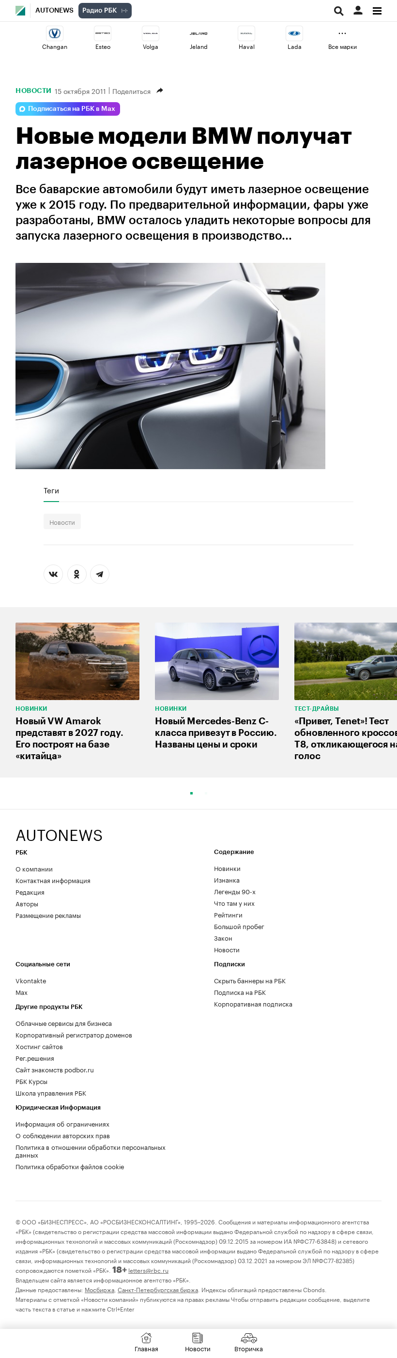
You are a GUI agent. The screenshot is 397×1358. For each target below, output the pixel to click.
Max (21, 991)
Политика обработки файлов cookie (69, 1166)
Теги (51, 490)
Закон (223, 937)
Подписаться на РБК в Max (71, 109)
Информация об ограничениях (62, 1123)
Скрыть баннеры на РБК (250, 980)
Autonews (54, 10)
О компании (34, 868)
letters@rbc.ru (148, 1269)
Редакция (30, 891)
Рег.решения (34, 1057)
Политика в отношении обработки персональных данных (90, 1150)
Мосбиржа (99, 1289)
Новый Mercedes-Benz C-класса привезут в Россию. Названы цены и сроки (216, 733)
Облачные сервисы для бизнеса (63, 1022)
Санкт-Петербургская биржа (158, 1289)
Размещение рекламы (48, 914)
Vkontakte (30, 980)
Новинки (31, 709)
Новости (33, 90)
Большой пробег (239, 926)
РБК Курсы (31, 1080)
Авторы (26, 903)
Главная (146, 1348)
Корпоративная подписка (253, 1003)
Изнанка (227, 879)
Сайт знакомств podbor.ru (54, 1069)
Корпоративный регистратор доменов (73, 1034)
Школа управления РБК (50, 1092)
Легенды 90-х (235, 891)
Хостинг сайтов (39, 1046)
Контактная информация (53, 880)
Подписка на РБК (240, 991)
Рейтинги (228, 914)
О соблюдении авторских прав (62, 1135)
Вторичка (248, 1348)
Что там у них (234, 902)
